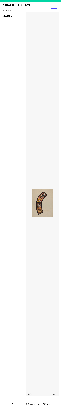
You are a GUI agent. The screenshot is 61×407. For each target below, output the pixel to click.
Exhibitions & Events (8, 8)
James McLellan (4, 23)
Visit (3, 8)
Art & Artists (15, 8)
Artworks (5, 10)
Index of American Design (46, 404)
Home (3, 10)
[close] (58, 1)
